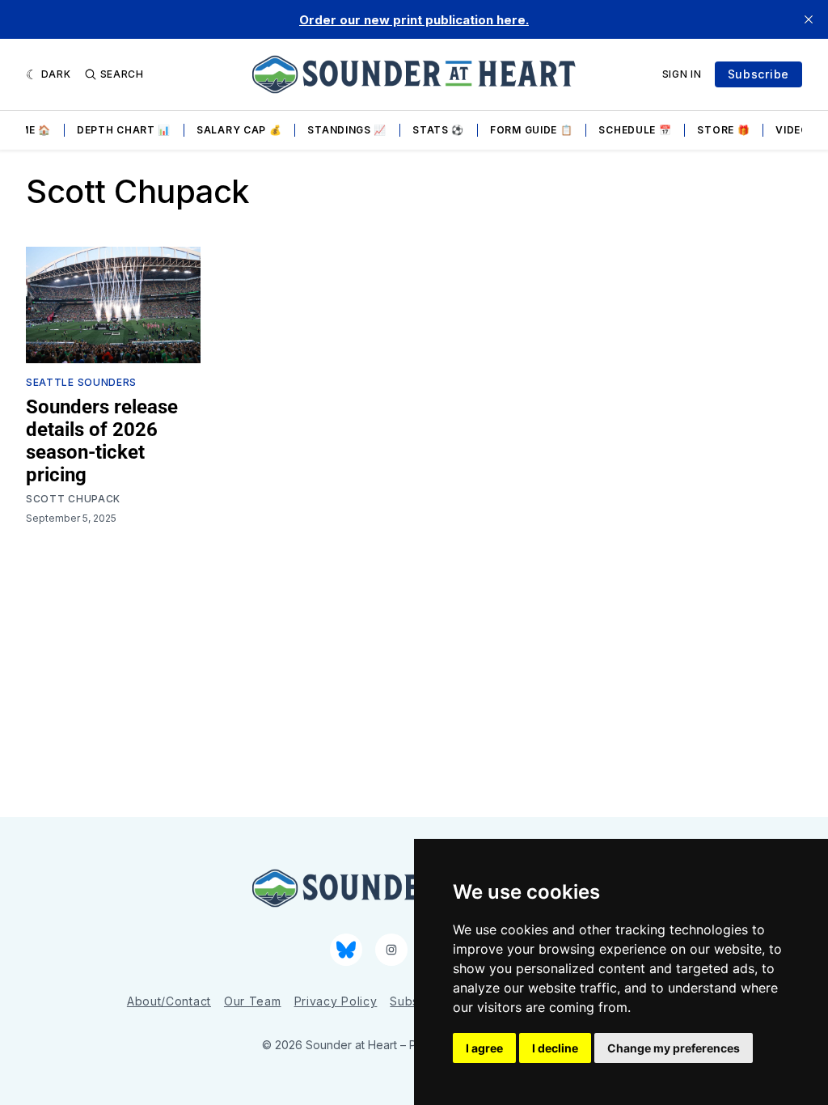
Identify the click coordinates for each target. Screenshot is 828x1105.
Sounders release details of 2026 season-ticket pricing (102, 441)
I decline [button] (555, 1048)
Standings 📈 (347, 130)
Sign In (682, 74)
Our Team (252, 1001)
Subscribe (758, 74)
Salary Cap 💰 (238, 130)
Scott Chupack (73, 499)
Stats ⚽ (438, 130)
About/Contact (169, 1001)
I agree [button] (484, 1048)
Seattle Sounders (81, 382)
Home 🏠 (27, 130)
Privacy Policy (336, 1001)
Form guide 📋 (531, 130)
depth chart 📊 (124, 130)
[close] (809, 19)
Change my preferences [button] (673, 1048)
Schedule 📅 (634, 130)
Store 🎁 (723, 130)
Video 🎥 (800, 130)
